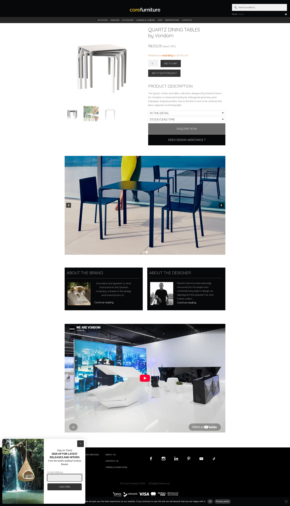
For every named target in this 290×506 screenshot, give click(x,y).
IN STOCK (103, 20)
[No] (286, 501)
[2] (147, 252)
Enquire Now (187, 128)
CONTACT (187, 20)
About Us (110, 454)
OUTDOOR (127, 20)
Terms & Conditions (116, 467)
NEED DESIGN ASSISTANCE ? (187, 140)
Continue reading (104, 302)
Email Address (55, 472)
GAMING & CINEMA (145, 20)
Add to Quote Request (164, 73)
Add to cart (170, 63)
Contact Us (111, 461)
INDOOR (115, 20)
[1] (143, 252)
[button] (68, 205)
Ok (210, 501)
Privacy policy (222, 501)
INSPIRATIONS (172, 20)
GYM (160, 20)
